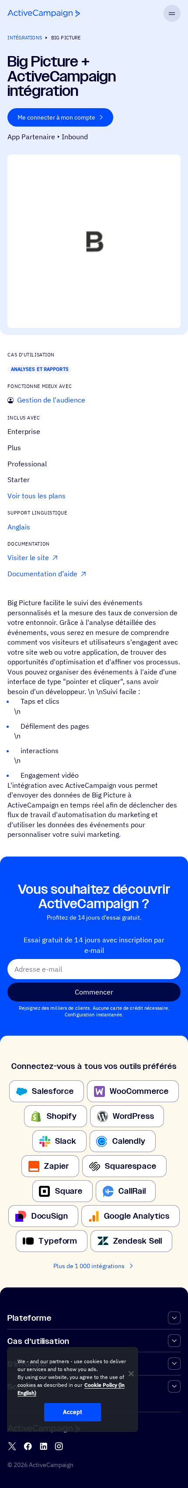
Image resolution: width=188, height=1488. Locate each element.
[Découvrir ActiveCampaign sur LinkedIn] (43, 1446)
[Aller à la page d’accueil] (43, 13)
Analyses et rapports (40, 369)
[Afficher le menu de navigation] (172, 13)
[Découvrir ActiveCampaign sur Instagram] (58, 1446)
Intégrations (24, 38)
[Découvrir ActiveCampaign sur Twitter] (12, 1446)
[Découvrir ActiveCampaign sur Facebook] (27, 1446)
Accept (72, 1412)
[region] (72, 1389)
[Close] (131, 1373)
